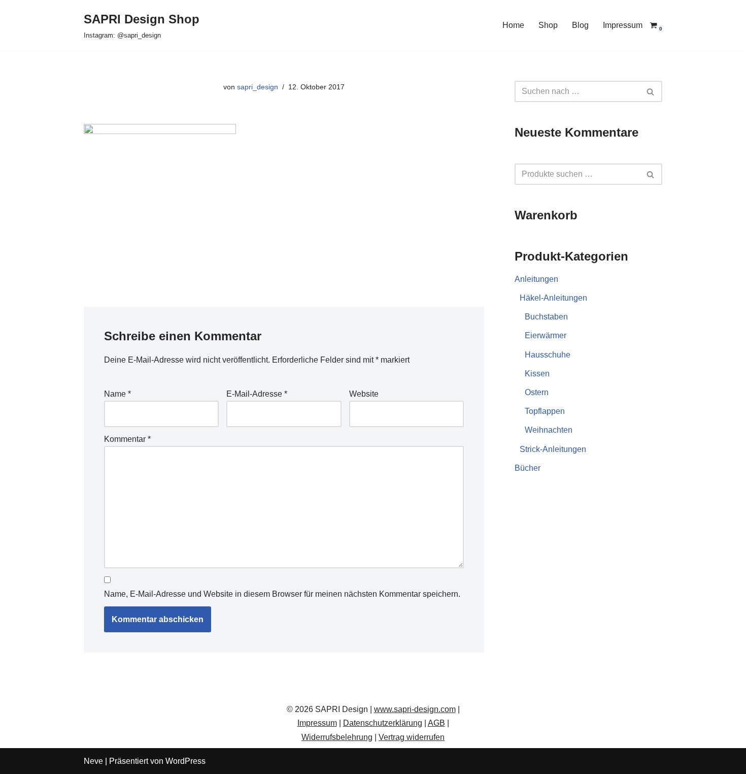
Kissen (537, 373)
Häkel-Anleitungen (553, 298)
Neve (93, 761)
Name (117, 394)
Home (513, 25)
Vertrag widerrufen (412, 737)
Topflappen (545, 411)
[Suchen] (650, 91)
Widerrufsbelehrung (336, 737)
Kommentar (127, 439)
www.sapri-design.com (415, 709)
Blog (580, 25)
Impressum (622, 25)
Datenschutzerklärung (382, 723)
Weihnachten (548, 430)
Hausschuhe (547, 354)
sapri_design (257, 87)
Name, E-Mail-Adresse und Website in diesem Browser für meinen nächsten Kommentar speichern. (282, 594)
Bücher (527, 468)
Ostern (537, 392)
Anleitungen (536, 279)
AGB (436, 723)
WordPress (185, 761)
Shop (548, 25)
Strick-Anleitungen (553, 449)
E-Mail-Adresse (256, 394)
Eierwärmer (545, 335)
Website (364, 394)
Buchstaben (546, 316)
